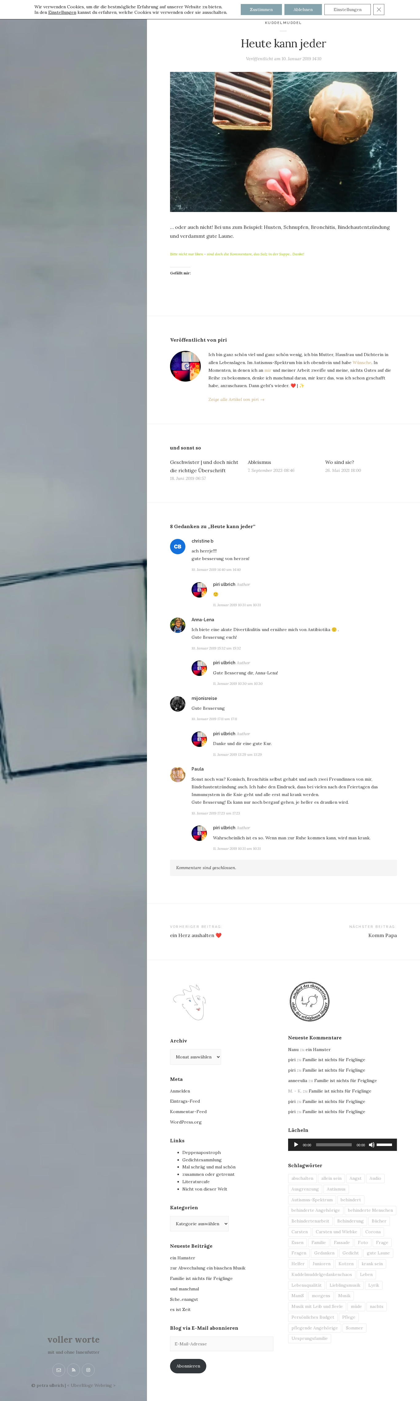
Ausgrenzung (305, 1189)
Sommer (354, 1328)
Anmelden (180, 1091)
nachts (376, 1306)
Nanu (293, 1049)
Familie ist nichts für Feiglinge (201, 1278)
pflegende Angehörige (314, 1328)
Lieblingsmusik (345, 1285)
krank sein (372, 1263)
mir (267, 370)
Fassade (342, 1242)
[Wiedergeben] (296, 1145)
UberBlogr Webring (91, 1385)
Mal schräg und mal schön (209, 1167)
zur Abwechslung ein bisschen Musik (207, 1268)
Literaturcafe (196, 1181)
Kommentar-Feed (188, 1111)
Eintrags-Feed (185, 1101)
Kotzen (346, 1263)
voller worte (73, 1339)
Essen (297, 1242)
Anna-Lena (203, 619)
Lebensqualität (306, 1285)
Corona (373, 1231)
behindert (351, 1200)
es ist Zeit (180, 1309)
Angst (356, 1178)
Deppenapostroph (201, 1152)
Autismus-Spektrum (312, 1200)
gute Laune (378, 1253)
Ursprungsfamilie (309, 1338)
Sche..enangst (184, 1299)
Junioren (322, 1263)
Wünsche (362, 362)
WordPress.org (186, 1122)
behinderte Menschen (370, 1210)
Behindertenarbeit (310, 1221)
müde (356, 1306)
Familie (318, 1242)
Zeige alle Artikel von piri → (236, 399)
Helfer (298, 1263)
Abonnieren (188, 1366)
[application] (342, 1145)
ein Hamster (182, 1258)
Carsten (299, 1231)
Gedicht (351, 1253)
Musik (344, 1295)
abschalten (302, 1178)
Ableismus (259, 462)
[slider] (385, 1144)
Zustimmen (261, 9)
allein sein (331, 1178)
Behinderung (350, 1221)
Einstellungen (62, 12)
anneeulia (297, 1080)
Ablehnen (303, 9)
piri (291, 1059)
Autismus (336, 1189)
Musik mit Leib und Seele (317, 1306)
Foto (363, 1242)
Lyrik (373, 1285)
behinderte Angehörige (315, 1210)
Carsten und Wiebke (336, 1231)
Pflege (348, 1317)
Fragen (298, 1253)
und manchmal (184, 1289)
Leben (366, 1274)
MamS (297, 1295)
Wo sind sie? (339, 462)
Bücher (379, 1221)
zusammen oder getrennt (208, 1174)
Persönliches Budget (312, 1317)
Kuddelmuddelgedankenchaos (321, 1274)
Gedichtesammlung (202, 1160)
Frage (382, 1242)
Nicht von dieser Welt (204, 1189)
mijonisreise (204, 698)
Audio (375, 1178)
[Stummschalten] (372, 1145)
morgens (321, 1295)
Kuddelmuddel (283, 23)
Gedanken (324, 1253)
